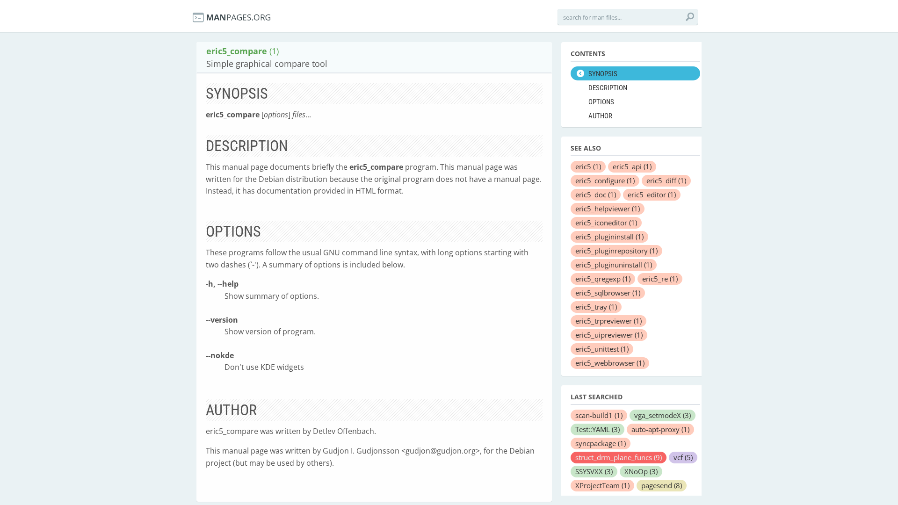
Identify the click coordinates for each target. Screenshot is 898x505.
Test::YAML (597, 429)
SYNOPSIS (602, 74)
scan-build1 (599, 415)
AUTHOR (600, 116)
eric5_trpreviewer (608, 320)
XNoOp (641, 471)
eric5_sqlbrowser (607, 292)
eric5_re (660, 278)
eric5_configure (605, 180)
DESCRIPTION (607, 88)
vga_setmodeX (662, 415)
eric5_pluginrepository (616, 250)
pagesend (661, 485)
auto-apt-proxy (660, 429)
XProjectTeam (602, 485)
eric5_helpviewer (607, 208)
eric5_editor (652, 194)
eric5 (588, 166)
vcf (683, 457)
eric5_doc (595, 194)
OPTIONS (601, 102)
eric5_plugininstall (609, 236)
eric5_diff (666, 180)
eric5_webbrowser (610, 363)
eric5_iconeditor (606, 222)
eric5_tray (596, 306)
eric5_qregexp (602, 278)
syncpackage (600, 443)
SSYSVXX (594, 471)
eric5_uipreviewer (609, 334)
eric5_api (632, 166)
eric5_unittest (602, 349)
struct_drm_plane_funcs (618, 457)
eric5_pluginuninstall (613, 264)
